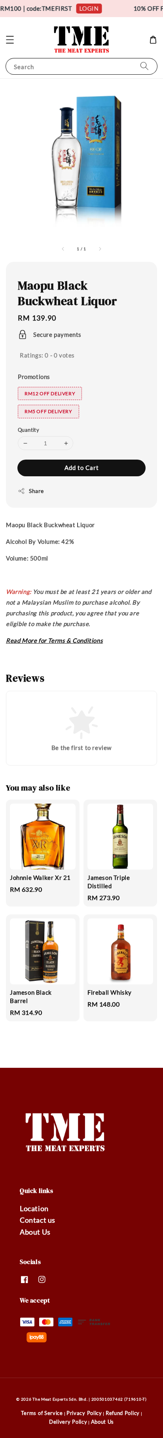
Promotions (34, 376)
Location (34, 1208)
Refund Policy (123, 1413)
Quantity (28, 430)
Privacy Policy (84, 1413)
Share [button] (36, 490)
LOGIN (86, 8)
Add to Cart (81, 467)
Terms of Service (42, 1413)
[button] (10, 39)
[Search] (144, 66)
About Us (35, 1231)
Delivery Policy (68, 1422)
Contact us (37, 1220)
